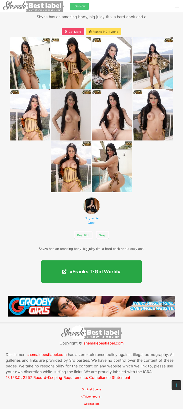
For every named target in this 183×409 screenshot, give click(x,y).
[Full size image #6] (112, 114)
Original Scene (91, 389)
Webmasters (92, 403)
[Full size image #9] (112, 166)
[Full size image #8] (71, 166)
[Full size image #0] (30, 63)
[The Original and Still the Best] (91, 315)
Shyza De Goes (91, 220)
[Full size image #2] (112, 63)
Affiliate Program (91, 396)
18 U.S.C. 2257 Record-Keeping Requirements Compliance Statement (68, 377)
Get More (75, 31)
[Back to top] (176, 385)
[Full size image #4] (30, 114)
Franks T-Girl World (105, 31)
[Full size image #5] (71, 114)
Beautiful (83, 235)
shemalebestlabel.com (104, 343)
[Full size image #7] (153, 114)
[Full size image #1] (71, 63)
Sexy (102, 235)
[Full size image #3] (153, 63)
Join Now (79, 6)
